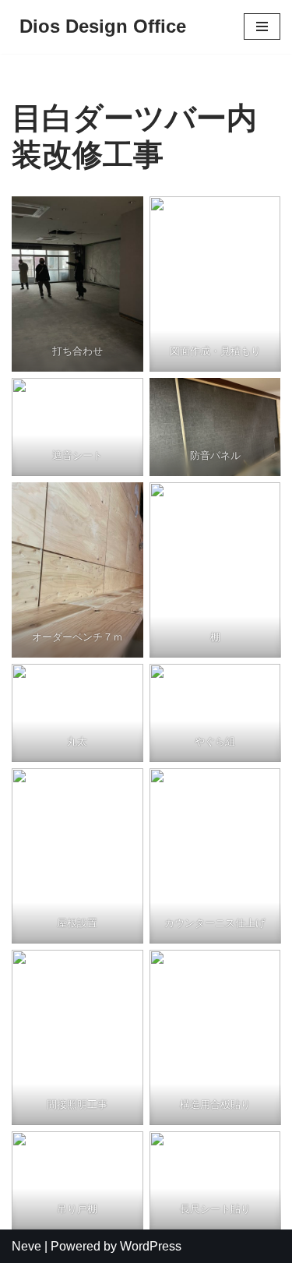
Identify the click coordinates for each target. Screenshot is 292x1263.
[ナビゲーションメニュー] (262, 26)
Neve (26, 1246)
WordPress (150, 1246)
